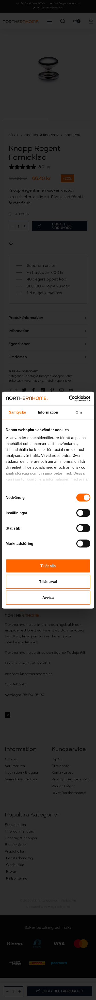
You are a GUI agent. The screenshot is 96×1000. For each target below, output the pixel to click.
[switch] (83, 513)
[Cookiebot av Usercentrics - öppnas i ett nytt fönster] (69, 398)
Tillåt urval (48, 582)
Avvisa (48, 597)
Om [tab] (79, 412)
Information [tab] (48, 412)
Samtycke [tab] (17, 412)
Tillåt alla (48, 566)
